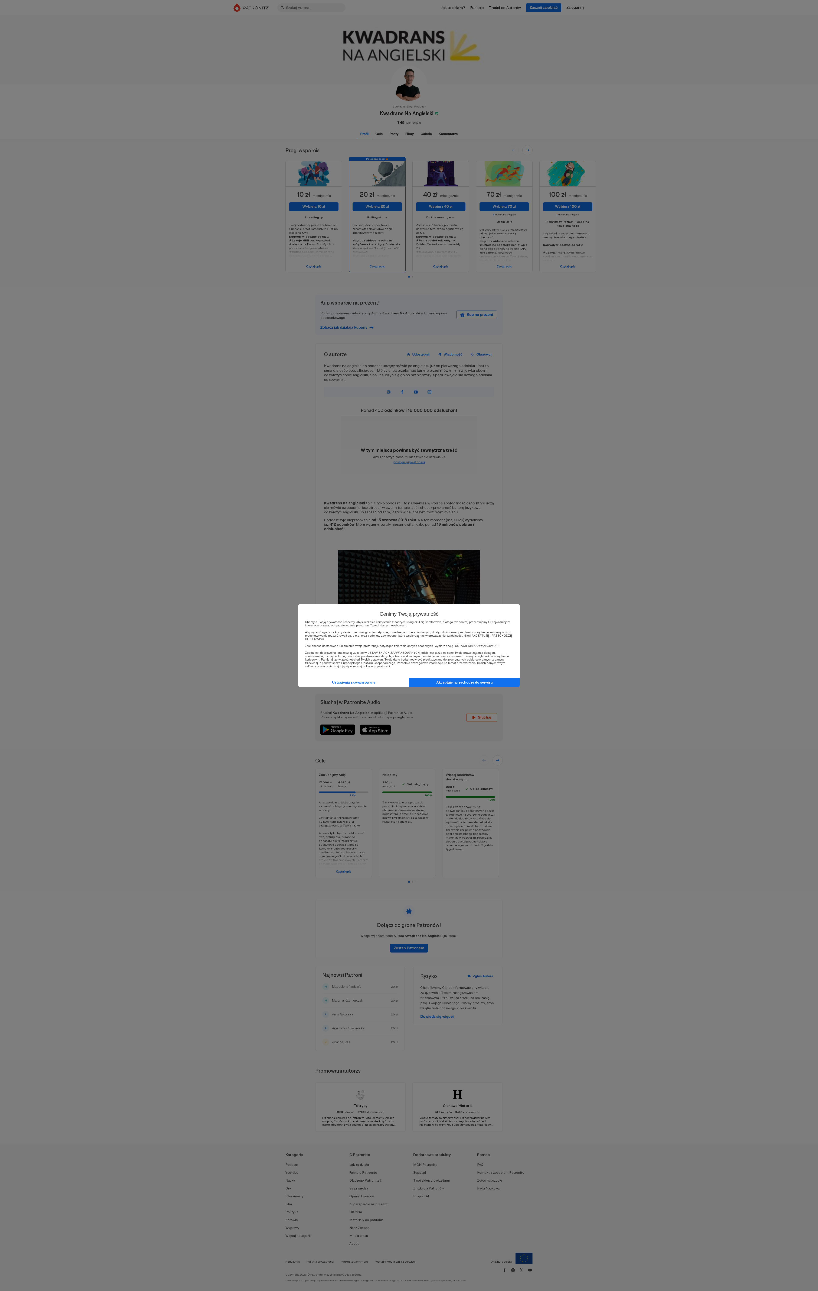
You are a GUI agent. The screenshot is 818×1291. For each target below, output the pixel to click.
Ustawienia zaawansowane (353, 682)
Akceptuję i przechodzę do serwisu (464, 682)
